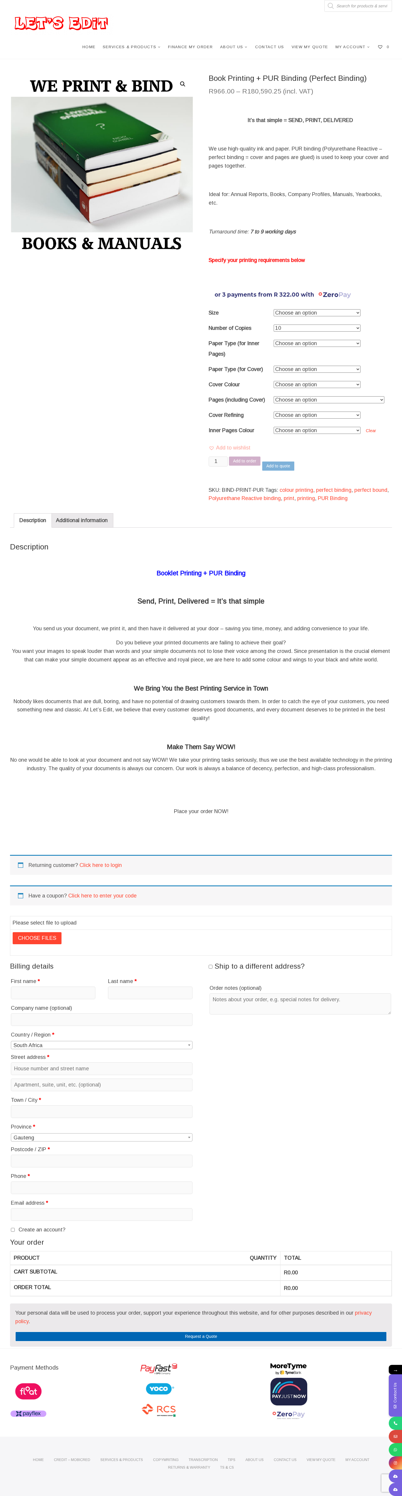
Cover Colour (224, 384)
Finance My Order (190, 47)
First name (25, 981)
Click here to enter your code (102, 896)
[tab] (33, 520)
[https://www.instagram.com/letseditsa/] (395, 1463)
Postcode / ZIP (30, 1149)
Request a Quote (201, 1336)
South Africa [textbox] (28, 1045)
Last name (122, 981)
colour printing (296, 490)
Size (214, 313)
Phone (20, 1176)
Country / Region (32, 1035)
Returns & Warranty (189, 1467)
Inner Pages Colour (231, 430)
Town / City (26, 1100)
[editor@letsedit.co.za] (395, 1436)
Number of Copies (230, 328)
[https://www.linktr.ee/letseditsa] (395, 1476)
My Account (350, 47)
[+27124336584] (395, 1423)
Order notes (236, 988)
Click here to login (100, 865)
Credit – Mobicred (72, 1460)
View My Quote (310, 47)
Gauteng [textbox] (24, 1138)
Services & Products (129, 47)
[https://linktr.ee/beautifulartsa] (395, 1489)
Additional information (82, 520)
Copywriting (166, 1460)
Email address (29, 1203)
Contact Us (269, 47)
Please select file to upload (45, 923)
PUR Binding (333, 498)
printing (306, 498)
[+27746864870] (395, 1449)
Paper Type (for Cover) (236, 369)
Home (88, 47)
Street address (30, 1057)
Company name (41, 1008)
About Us (231, 47)
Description (32, 520)
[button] (229, 448)
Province (23, 1127)
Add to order (244, 461)
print (289, 498)
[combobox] (101, 1045)
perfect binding (333, 490)
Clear (371, 430)
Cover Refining (226, 415)
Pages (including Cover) (237, 400)
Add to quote (278, 466)
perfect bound (370, 490)
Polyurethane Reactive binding (245, 498)
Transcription (203, 1460)
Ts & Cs (227, 1467)
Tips (231, 1460)
